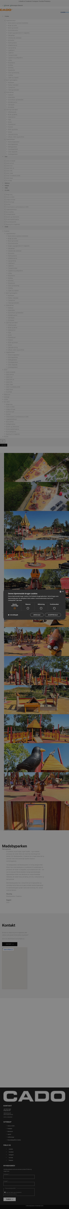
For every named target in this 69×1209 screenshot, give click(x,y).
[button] (13, 615)
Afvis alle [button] (36, 615)
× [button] (62, 591)
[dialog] (34, 604)
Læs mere (19, 600)
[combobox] (60, 591)
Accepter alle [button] (53, 615)
